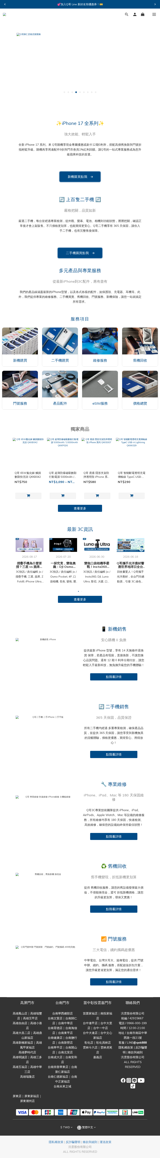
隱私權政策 (125, 1047)
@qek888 (140, 1042)
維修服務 (100, 360)
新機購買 (20, 360)
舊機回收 (140, 360)
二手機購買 (60, 360)
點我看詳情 (114, 677)
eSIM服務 (100, 403)
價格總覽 (140, 403)
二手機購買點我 (80, 253)
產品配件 (60, 403)
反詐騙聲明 (73, 1142)
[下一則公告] (155, 4)
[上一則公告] (5, 4)
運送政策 (105, 1142)
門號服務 (20, 403)
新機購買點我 (80, 177)
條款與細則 (135, 1052)
